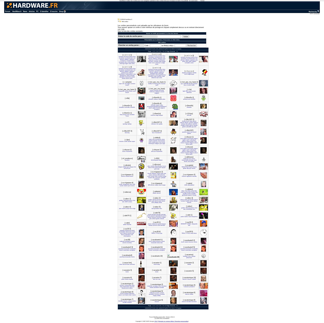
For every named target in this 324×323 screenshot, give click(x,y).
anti (188, 115)
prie (197, 60)
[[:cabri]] (141, 223)
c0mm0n (150, 99)
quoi (157, 142)
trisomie (129, 224)
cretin (148, 176)
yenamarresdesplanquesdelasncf (156, 106)
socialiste (155, 286)
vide (153, 177)
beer (133, 264)
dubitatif (152, 73)
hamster (185, 256)
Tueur (127, 116)
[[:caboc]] (203, 207)
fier (193, 199)
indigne (157, 143)
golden (121, 200)
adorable (188, 126)
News (25, 11)
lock (190, 158)
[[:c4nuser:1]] (203, 140)
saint (191, 144)
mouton (158, 108)
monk (155, 264)
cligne (128, 83)
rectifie (156, 60)
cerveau (154, 175)
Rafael (184, 167)
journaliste (122, 232)
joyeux (196, 199)
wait (157, 77)
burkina (130, 56)
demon (159, 193)
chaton (193, 192)
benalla (120, 301)
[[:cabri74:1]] (141, 215)
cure (195, 141)
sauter (129, 141)
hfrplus (160, 99)
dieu (187, 61)
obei (134, 74)
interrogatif (159, 75)
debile (189, 264)
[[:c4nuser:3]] (173, 150)
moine (182, 142)
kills (189, 191)
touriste (162, 287)
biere (120, 264)
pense (164, 75)
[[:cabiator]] (173, 192)
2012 (159, 286)
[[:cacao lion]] (141, 263)
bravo (131, 176)
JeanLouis (126, 114)
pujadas (122, 230)
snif (195, 126)
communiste (127, 285)
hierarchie (128, 77)
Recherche (313, 12)
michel (124, 208)
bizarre (131, 279)
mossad (129, 302)
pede (120, 184)
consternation (130, 60)
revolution (122, 58)
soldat (133, 77)
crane (150, 175)
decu (126, 62)
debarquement (128, 200)
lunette (127, 91)
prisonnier (189, 257)
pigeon (163, 108)
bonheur (159, 217)
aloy (164, 58)
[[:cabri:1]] (203, 215)
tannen (152, 185)
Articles (32, 11)
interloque (151, 143)
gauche (132, 286)
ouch (185, 74)
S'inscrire (53, 11)
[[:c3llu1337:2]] (203, 123)
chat (153, 139)
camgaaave (126, 184)
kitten (183, 191)
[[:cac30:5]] (203, 232)
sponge (158, 214)
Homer (149, 173)
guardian (156, 208)
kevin (150, 241)
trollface (150, 83)
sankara (121, 56)
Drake (191, 294)
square (153, 215)
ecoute (194, 91)
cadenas (185, 158)
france (123, 234)
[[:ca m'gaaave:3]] (203, 175)
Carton (186, 216)
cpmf (156, 85)
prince (192, 201)
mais (129, 63)
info (132, 234)
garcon (192, 125)
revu (194, 209)
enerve (133, 185)
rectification (161, 60)
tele (123, 201)
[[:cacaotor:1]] (173, 263)
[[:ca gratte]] (203, 166)
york (155, 169)
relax (161, 105)
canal (158, 225)
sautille (185, 193)
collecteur (152, 91)
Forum (7, 11)
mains (131, 288)
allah (190, 61)
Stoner (123, 176)
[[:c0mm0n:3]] (141, 106)
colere (160, 185)
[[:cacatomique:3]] (203, 286)
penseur (151, 76)
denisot (163, 225)
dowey (184, 121)
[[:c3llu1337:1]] (173, 123)
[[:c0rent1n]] (173, 114)
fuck (131, 208)
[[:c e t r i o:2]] (173, 59)
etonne (125, 242)
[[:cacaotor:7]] (173, 278)
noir (134, 58)
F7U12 (158, 233)
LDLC (156, 321)
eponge (125, 124)
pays (192, 74)
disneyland (191, 185)
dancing (127, 132)
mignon (196, 122)
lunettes (129, 242)
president (127, 241)
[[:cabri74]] (173, 215)
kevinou (158, 241)
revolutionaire (129, 58)
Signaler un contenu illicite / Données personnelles (173, 321)
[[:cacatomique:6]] (203, 293)
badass (126, 293)
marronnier (129, 232)
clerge (188, 141)
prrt (127, 168)
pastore (184, 132)
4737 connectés (315, 13)
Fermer (202, 0)
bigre (126, 63)
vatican (184, 141)
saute (149, 217)
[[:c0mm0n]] (203, 106)
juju (182, 83)
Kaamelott (190, 138)
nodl (125, 107)
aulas (127, 208)
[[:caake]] (203, 184)
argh (163, 143)
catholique (193, 140)
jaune (164, 215)
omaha (130, 201)
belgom (157, 93)
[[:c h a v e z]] (203, 72)
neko (150, 142)
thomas (126, 56)
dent (131, 184)
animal (192, 191)
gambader (185, 195)
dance (150, 167)
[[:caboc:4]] (141, 207)
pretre (192, 141)
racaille (125, 302)
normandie (189, 209)
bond (185, 192)
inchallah (187, 62)
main (150, 62)
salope (151, 225)
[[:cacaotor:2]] (203, 263)
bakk (150, 139)
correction (158, 62)
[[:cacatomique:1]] (141, 286)
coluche (153, 115)
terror (159, 167)
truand (194, 132)
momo (163, 241)
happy (164, 217)
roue (189, 256)
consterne (123, 60)
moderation (121, 74)
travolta (194, 176)
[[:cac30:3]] (141, 232)
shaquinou (194, 216)
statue (161, 160)
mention (159, 76)
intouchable (185, 160)
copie (152, 201)
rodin (155, 76)
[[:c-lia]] (203, 91)
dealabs (121, 107)
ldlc (190, 115)
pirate (160, 202)
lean (153, 167)
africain (122, 59)
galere (189, 133)
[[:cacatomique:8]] (173, 300)
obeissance (123, 75)
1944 (126, 201)
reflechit (153, 77)
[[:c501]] (173, 159)
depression (126, 286)
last (153, 208)
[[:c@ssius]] (173, 167)
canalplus (132, 250)
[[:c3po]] (141, 140)
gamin (184, 126)
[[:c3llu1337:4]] (173, 132)
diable (154, 193)
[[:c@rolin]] (141, 167)
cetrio (133, 63)
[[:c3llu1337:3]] (141, 132)
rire (157, 124)
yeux (185, 85)
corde (125, 141)
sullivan (190, 124)
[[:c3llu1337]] (203, 132)
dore (152, 202)
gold (149, 201)
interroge (122, 63)
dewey (183, 124)
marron (125, 233)
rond (153, 62)
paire (161, 173)
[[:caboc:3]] (203, 200)
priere (184, 61)
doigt (160, 61)
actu (121, 233)
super (133, 141)
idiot (158, 175)
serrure (192, 161)
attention (189, 92)
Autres (179, 49)
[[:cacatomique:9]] (203, 300)
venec (124, 151)
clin (123, 83)
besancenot (125, 288)
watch (150, 108)
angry (163, 185)
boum (164, 166)
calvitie (194, 279)
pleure (186, 122)
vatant (154, 241)
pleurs (194, 121)
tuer (196, 192)
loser (133, 285)
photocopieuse (161, 199)
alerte (124, 224)
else (161, 242)
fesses (195, 167)
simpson (154, 173)
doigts (163, 61)
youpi (149, 214)
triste (193, 85)
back (156, 167)
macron (185, 279)
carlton (188, 201)
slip (188, 168)
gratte (184, 168)
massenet (155, 224)
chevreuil (193, 301)
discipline (122, 77)
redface (156, 99)
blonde (191, 83)
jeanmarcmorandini (124, 248)
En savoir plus (193, 0)
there (195, 233)
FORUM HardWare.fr (126, 19)
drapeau (184, 72)
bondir (189, 192)
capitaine (131, 59)
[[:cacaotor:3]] (142, 271)
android (185, 99)
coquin (127, 85)
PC (37, 11)
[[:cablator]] (203, 192)
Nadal (191, 167)
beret (127, 78)
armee (124, 78)
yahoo (182, 199)
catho (187, 140)
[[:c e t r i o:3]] (203, 59)
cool (123, 295)
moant (152, 90)
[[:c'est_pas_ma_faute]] (173, 91)
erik (186, 124)
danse (153, 166)
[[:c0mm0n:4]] (173, 106)
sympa (129, 124)
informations (127, 236)
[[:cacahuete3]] (141, 256)
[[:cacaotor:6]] (141, 278)
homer (152, 176)
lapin (120, 83)
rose (189, 216)
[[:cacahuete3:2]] (203, 241)
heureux (153, 217)
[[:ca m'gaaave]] (173, 184)
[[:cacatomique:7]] (141, 300)
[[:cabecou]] (141, 192)
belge (189, 74)
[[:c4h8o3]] (173, 140)
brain (156, 176)
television (128, 234)
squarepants (159, 215)
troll (160, 90)
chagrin (183, 125)
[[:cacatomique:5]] (173, 293)
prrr (129, 168)
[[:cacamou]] (203, 256)
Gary (121, 114)
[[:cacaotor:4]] (173, 271)
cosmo (134, 295)
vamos (193, 168)
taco (153, 132)
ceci (156, 279)
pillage (156, 202)
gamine (195, 83)
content (133, 83)
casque (130, 301)
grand (159, 224)
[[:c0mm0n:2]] (203, 98)
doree (163, 201)
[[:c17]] (141, 123)
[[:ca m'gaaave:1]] (141, 175)
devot (187, 144)
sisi (191, 132)
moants (163, 83)
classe (151, 287)
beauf (127, 92)
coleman (153, 124)
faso (134, 56)
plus (164, 99)
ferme (185, 161)
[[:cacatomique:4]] (141, 293)
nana (189, 91)
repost (154, 199)
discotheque (158, 166)
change (156, 61)
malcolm (195, 124)
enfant (155, 83)
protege (191, 160)
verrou (193, 158)
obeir (128, 75)
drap (158, 264)
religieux (191, 142)
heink (163, 142)
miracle (162, 218)
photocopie (158, 201)
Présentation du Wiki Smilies (171, 39)
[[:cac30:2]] (203, 223)
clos (189, 161)
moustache (158, 132)
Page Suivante (171, 51)
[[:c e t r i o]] (173, 72)
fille (187, 83)
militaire (126, 59)
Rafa (187, 167)
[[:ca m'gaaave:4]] (141, 184)
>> (177, 51)
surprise (155, 140)
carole (121, 185)
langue (161, 115)
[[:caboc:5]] (173, 207)
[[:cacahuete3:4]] (173, 248)
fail (152, 160)
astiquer (157, 91)
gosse (196, 125)
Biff (149, 185)
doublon (127, 160)
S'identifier (44, 11)
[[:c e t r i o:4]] (141, 72)
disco (149, 166)
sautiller (193, 193)
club (158, 169)
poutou (122, 285)
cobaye (193, 256)
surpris (151, 140)
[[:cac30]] (141, 241)
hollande (122, 241)
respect (131, 72)
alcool (124, 264)
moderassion (129, 74)
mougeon (157, 109)
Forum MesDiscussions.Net (157, 317)
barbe (131, 91)
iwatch (158, 105)
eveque (187, 142)
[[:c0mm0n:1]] (173, 98)
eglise (184, 140)
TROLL (153, 233)
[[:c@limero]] (203, 159)
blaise (185, 138)
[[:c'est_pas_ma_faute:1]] (173, 83)
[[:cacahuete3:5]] (203, 248)
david (133, 230)
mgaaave (189, 176)
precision (150, 61)
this (154, 279)
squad (163, 167)
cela (159, 279)
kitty (196, 191)
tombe (194, 72)
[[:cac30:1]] (173, 223)
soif (131, 264)
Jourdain (132, 114)
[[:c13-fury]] (203, 114)
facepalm (121, 62)
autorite (132, 75)
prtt (125, 168)
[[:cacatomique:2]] (173, 286)
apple (154, 108)
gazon (190, 195)
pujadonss (128, 230)
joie (150, 218)
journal (155, 225)
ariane (149, 224)
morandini (154, 242)
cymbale (163, 177)
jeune (159, 83)
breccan (153, 151)
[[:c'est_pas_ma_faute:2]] (203, 83)
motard (127, 176)
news (133, 232)
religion (194, 61)
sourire (162, 91)
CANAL (189, 224)
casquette (121, 91)
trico (161, 208)
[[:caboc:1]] (141, 200)
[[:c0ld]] (141, 98)
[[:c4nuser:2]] (141, 150)
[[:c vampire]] (141, 83)
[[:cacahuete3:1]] (173, 241)
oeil (126, 83)
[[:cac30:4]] (173, 232)
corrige (163, 62)
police (134, 301)
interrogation (131, 62)
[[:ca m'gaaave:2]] (173, 175)
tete (165, 173)
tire (135, 167)
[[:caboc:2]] (173, 200)
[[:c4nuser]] (203, 150)
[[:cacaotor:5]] (203, 271)
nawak (150, 177)
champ (194, 195)
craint (122, 279)
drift (134, 184)
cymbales (156, 179)
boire (128, 264)
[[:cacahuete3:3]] (141, 248)
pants (148, 215)
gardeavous (124, 72)
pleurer (182, 122)
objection (151, 60)
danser (189, 202)
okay (121, 286)
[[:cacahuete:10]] (173, 256)
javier (188, 132)
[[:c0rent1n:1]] (141, 114)
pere (181, 138)
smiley (124, 167)
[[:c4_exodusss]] (141, 159)
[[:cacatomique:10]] (203, 278)
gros (128, 167)
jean (120, 208)
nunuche (157, 177)
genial (190, 199)
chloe (185, 185)
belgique (189, 72)
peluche (162, 175)
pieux (196, 142)
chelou (127, 279)
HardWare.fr (17, 11)
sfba (128, 107)
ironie (127, 271)
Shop (61, 11)
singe (158, 173)
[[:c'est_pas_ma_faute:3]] (141, 91)
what (163, 139)
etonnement (161, 140)
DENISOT (184, 224)
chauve (184, 176)
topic (195, 160)
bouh (187, 121)
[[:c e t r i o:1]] (141, 59)
